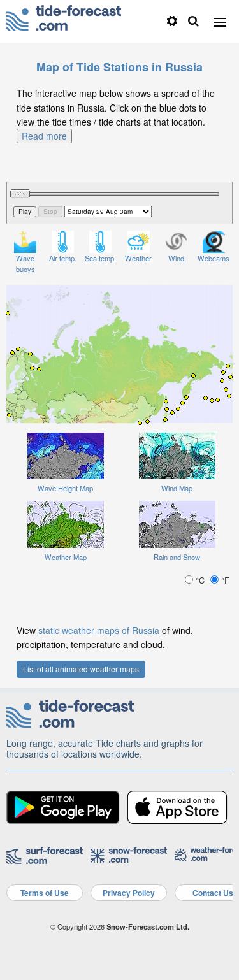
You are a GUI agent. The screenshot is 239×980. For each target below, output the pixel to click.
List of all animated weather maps (81, 668)
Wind (176, 258)
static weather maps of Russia (98, 630)
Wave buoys (25, 263)
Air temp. (62, 258)
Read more (44, 135)
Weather (138, 258)
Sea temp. (100, 258)
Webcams (213, 258)
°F (224, 580)
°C (200, 580)
